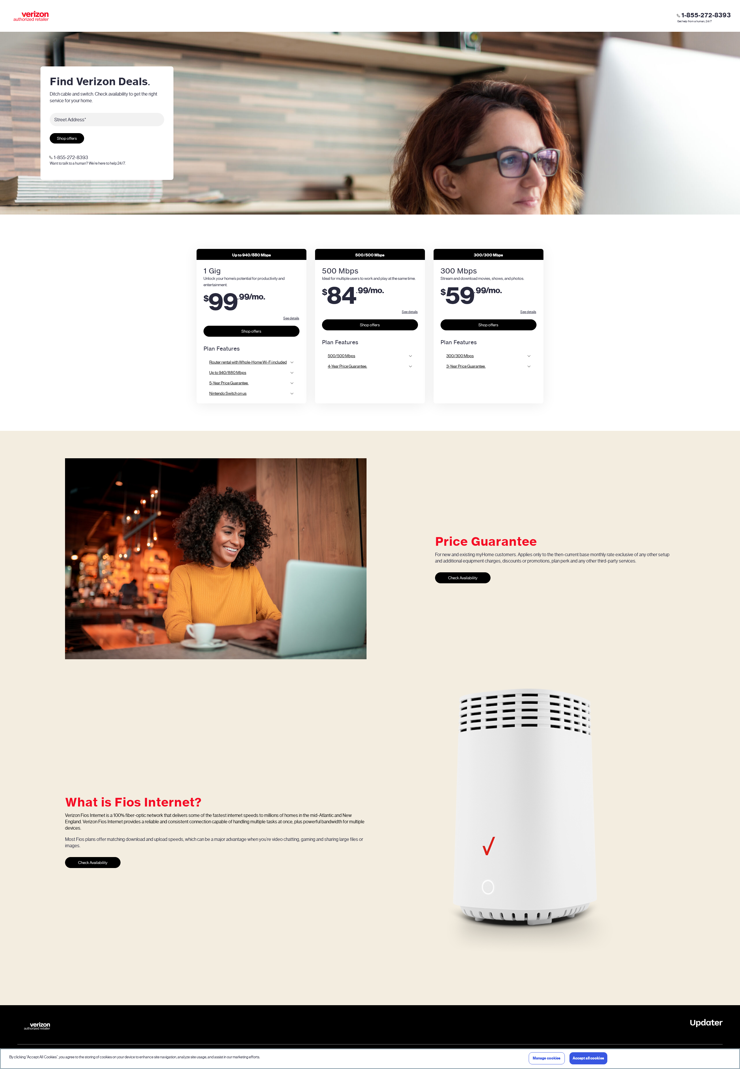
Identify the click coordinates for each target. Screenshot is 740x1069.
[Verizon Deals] (31, 16)
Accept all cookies (588, 1058)
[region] (370, 1058)
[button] (291, 318)
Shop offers (67, 138)
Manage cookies (547, 1058)
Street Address (70, 119)
